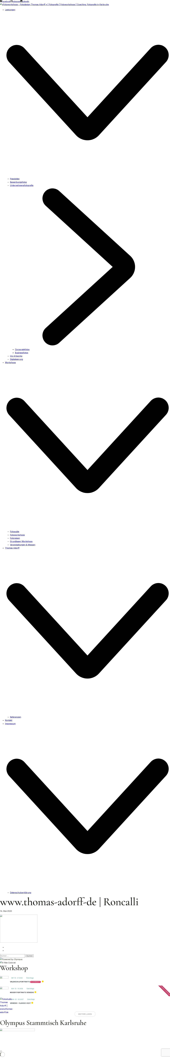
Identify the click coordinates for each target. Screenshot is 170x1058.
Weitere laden (85, 1014)
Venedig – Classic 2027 (20, 1003)
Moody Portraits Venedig (22, 992)
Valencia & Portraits (20, 982)
